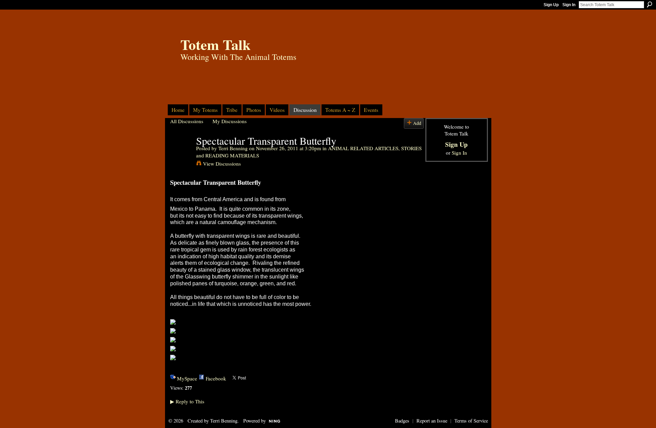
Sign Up (551, 4)
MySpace (187, 378)
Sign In (568, 4)
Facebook (216, 378)
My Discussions (230, 121)
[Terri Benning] (181, 154)
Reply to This (187, 401)
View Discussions (222, 163)
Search (649, 4)
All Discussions (186, 121)
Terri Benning (233, 148)
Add (417, 123)
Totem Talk (215, 44)
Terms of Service (471, 420)
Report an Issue (431, 420)
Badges (402, 420)
